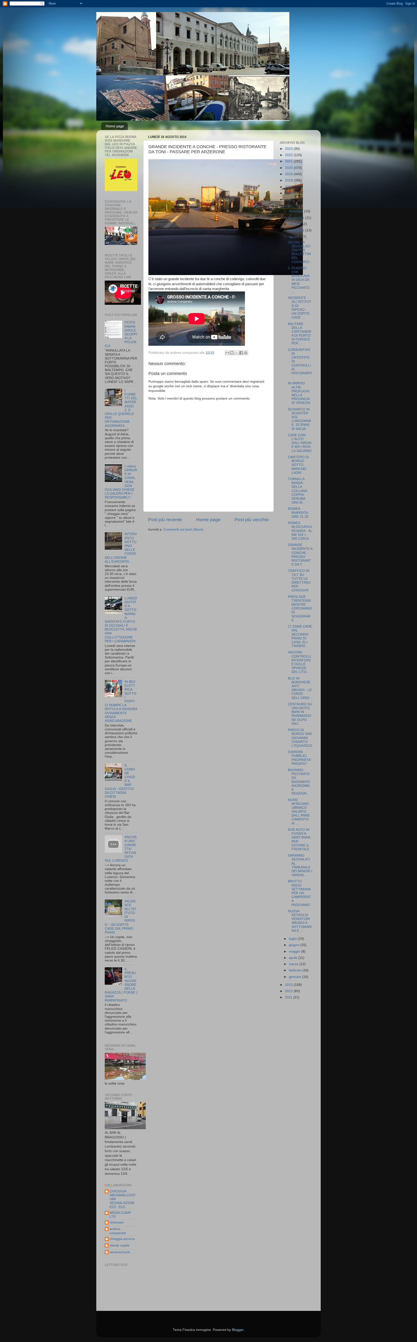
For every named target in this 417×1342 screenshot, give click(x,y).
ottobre (295, 224)
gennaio (295, 977)
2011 (289, 997)
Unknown (117, 1222)
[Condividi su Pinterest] (245, 352)
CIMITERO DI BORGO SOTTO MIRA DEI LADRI (298, 465)
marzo (294, 964)
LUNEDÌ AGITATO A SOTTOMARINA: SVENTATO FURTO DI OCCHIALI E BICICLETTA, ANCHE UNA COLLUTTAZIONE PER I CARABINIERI (121, 619)
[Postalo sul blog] (231, 352)
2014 (289, 206)
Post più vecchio (252, 519)
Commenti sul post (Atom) (183, 529)
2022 (289, 155)
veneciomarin (120, 1252)
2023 (289, 149)
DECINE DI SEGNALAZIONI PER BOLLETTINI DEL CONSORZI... (300, 252)
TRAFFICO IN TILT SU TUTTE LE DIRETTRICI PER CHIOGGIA (299, 580)
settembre (297, 230)
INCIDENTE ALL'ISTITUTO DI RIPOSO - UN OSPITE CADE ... (299, 307)
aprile (293, 958)
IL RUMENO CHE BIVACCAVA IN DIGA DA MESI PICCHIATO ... (299, 279)
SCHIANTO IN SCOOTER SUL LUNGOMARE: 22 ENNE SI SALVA (299, 419)
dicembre (296, 211)
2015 (289, 199)
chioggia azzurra (122, 1239)
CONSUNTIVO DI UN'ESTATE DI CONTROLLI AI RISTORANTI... (300, 363)
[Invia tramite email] (227, 352)
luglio (293, 939)
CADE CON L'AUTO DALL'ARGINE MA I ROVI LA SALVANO (300, 443)
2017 (289, 187)
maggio (295, 951)
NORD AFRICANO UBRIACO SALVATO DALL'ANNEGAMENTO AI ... (299, 811)
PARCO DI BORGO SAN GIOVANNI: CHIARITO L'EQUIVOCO (300, 737)
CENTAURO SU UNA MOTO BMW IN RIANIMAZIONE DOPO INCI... (300, 714)
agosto (294, 237)
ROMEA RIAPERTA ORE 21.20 (298, 512)
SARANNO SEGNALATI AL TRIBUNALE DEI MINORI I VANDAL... (300, 865)
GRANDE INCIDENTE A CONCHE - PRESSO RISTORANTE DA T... (300, 554)
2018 (289, 180)
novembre (297, 218)
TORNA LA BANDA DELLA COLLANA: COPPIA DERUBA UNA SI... (298, 490)
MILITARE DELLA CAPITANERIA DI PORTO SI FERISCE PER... (299, 333)
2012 (289, 991)
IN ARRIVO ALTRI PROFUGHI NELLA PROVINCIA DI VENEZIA (299, 393)
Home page (115, 126)
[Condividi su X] (236, 352)
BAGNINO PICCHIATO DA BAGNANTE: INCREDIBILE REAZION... (299, 781)
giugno (294, 945)
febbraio (295, 970)
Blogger (237, 1330)
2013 (289, 985)
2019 (289, 174)
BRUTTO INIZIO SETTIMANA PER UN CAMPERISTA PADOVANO (299, 892)
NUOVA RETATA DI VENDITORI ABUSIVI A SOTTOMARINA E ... (300, 921)
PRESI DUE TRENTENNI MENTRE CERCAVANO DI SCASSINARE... (300, 608)
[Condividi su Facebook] (241, 352)
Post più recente (165, 519)
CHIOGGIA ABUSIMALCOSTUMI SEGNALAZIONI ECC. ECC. (123, 1199)
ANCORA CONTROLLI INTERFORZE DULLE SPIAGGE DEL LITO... (299, 662)
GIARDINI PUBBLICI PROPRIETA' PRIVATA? (299, 758)
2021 (289, 161)
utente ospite (119, 1245)
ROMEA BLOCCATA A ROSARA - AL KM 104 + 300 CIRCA (300, 530)
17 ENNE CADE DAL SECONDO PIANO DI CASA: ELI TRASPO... (300, 636)
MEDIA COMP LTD (120, 1214)
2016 (289, 193)
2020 (289, 168)
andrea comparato (118, 1231)
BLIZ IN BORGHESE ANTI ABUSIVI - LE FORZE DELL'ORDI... (300, 688)
